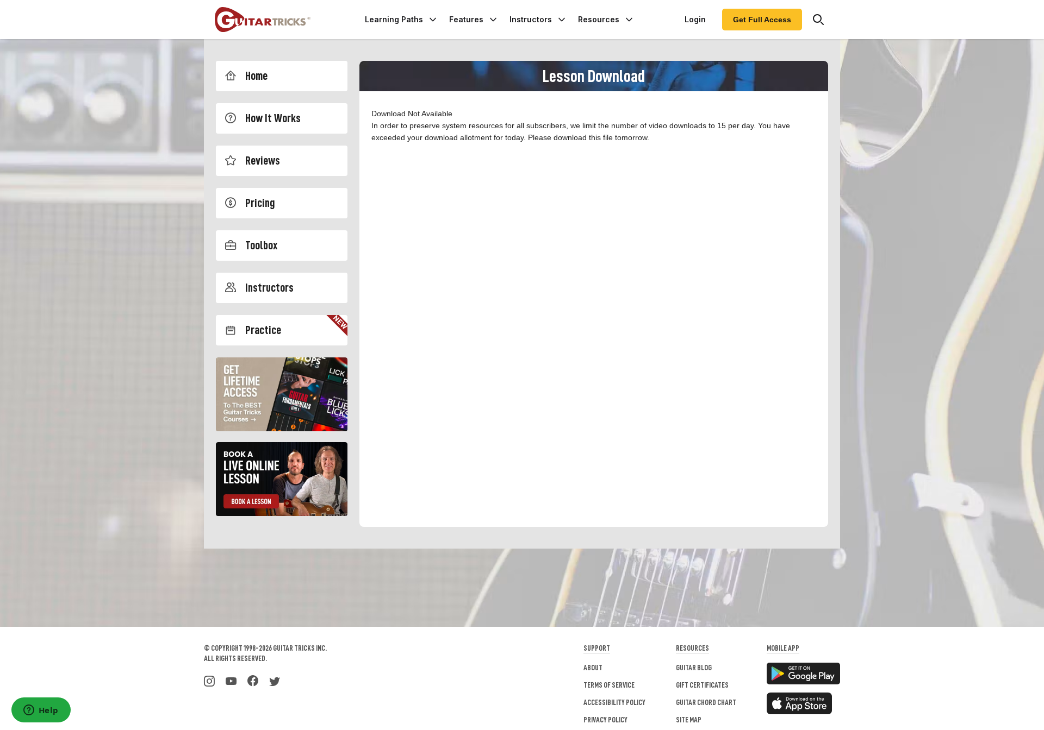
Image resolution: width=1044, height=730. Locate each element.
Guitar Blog (694, 667)
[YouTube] (231, 680)
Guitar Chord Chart (706, 702)
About (592, 667)
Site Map (688, 719)
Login (695, 19)
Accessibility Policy (614, 702)
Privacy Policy (605, 719)
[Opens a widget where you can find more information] (41, 711)
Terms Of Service (609, 685)
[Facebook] (252, 680)
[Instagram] (209, 680)
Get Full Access (762, 19)
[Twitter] (274, 680)
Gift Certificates (702, 685)
